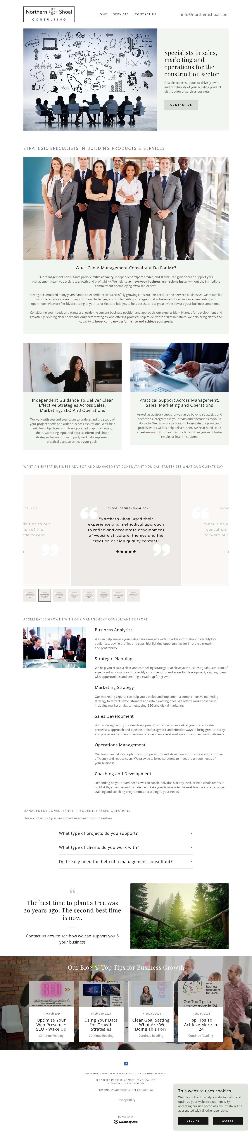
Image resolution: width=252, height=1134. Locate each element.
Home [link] (102, 14)
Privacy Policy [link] (126, 1100)
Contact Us (181, 105)
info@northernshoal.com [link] (205, 14)
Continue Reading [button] (51, 1036)
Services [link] (121, 14)
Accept (228, 1120)
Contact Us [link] (146, 14)
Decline (193, 1120)
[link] (49, 14)
